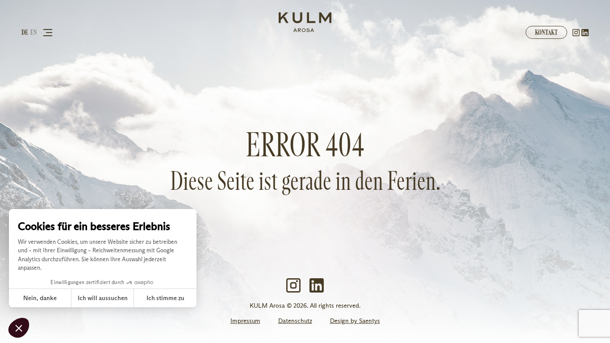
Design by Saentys (355, 321)
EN (33, 32)
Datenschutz (295, 321)
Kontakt (546, 32)
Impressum (245, 321)
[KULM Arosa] (305, 23)
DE (24, 32)
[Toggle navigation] (47, 32)
